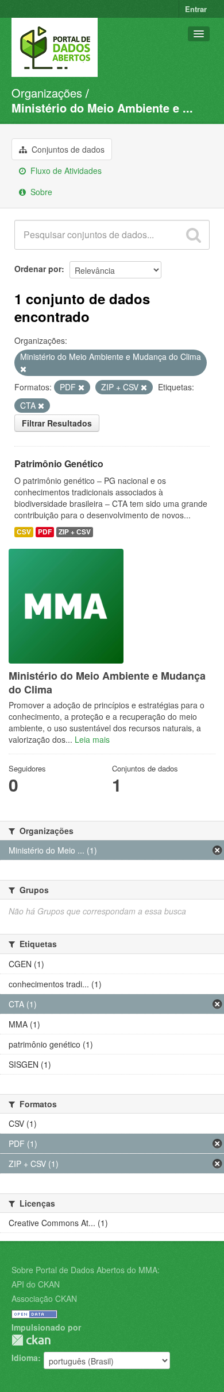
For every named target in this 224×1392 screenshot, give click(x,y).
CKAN (31, 1340)
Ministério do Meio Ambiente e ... (102, 107)
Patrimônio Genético (58, 463)
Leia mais (92, 739)
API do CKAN (35, 1284)
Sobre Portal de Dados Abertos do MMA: (85, 1269)
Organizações (46, 92)
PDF (45, 532)
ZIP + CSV (75, 532)
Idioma (24, 1357)
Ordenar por (37, 268)
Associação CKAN (44, 1298)
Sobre (40, 191)
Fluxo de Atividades (65, 170)
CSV (24, 532)
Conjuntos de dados (67, 149)
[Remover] (23, 369)
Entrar (196, 8)
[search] (193, 234)
